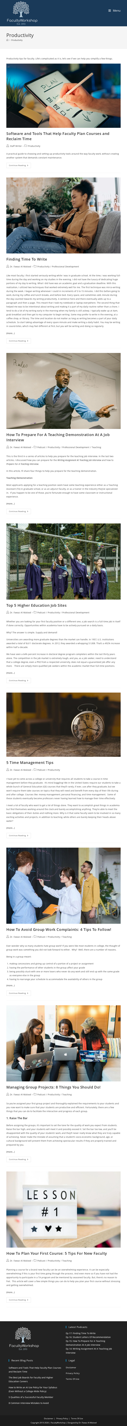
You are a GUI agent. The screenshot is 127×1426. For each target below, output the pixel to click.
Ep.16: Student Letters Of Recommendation (88, 1337)
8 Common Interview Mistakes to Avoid (29, 1403)
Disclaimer (71, 1367)
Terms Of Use (72, 1379)
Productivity (17, 40)
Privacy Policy (73, 1373)
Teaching (96, 447)
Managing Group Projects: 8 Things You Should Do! (53, 1087)
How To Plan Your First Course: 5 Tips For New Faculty (56, 1253)
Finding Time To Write (26, 259)
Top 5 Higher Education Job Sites (36, 605)
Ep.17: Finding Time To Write (81, 1333)
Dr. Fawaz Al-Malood (20, 266)
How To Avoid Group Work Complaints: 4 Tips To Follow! (58, 929)
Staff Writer (16, 146)
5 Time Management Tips (29, 762)
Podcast (41, 447)
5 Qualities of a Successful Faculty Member (31, 1397)
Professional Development (65, 266)
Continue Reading (20, 166)
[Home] (7, 40)
